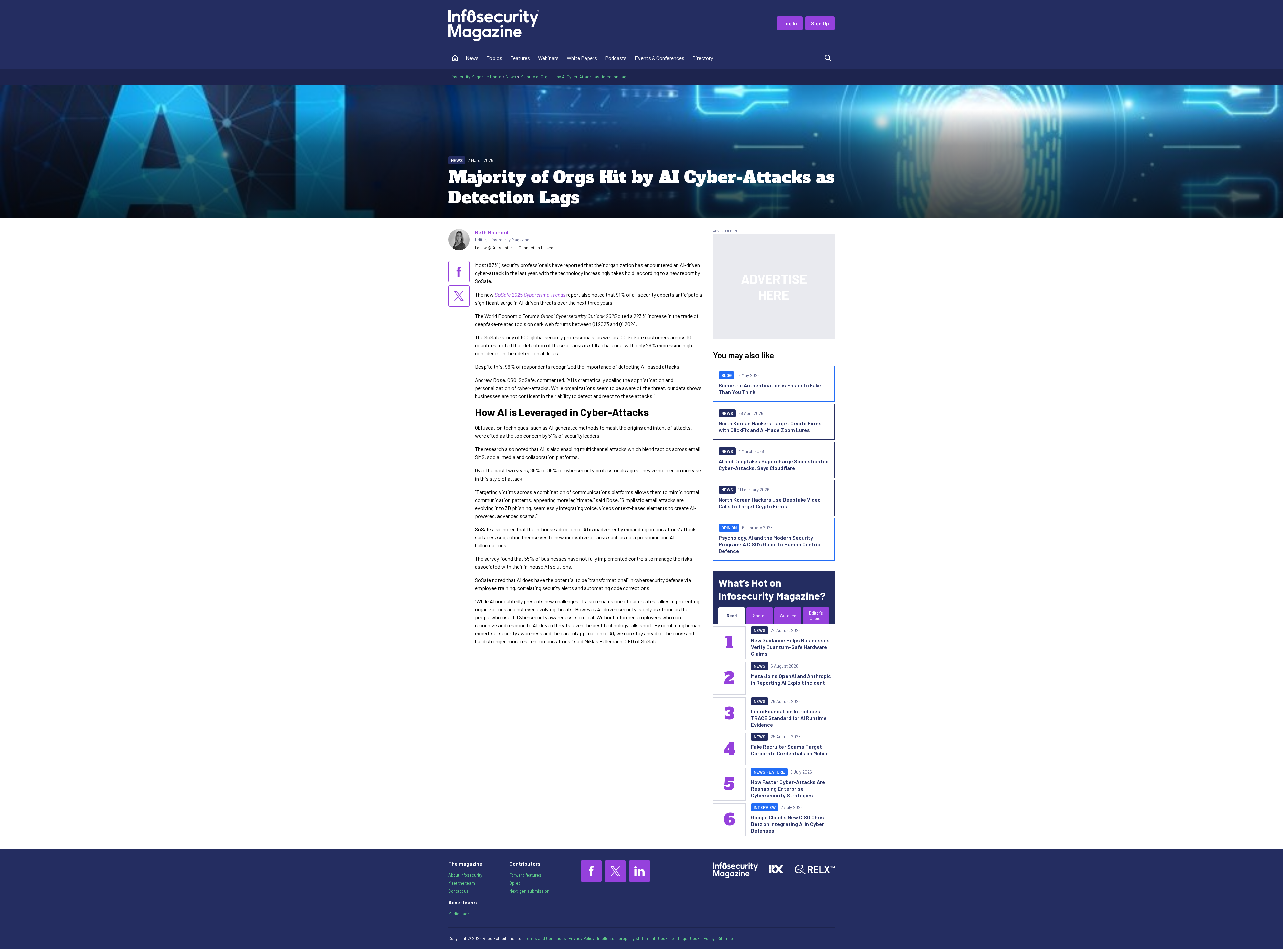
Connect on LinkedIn (538, 247)
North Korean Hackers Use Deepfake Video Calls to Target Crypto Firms (770, 502)
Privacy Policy (581, 938)
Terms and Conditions (545, 938)
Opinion (729, 527)
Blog (726, 375)
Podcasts (616, 58)
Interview (765, 807)
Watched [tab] (788, 615)
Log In (789, 23)
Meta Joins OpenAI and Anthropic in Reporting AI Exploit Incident (791, 679)
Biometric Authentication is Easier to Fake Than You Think (770, 388)
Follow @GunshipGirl (494, 247)
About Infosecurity (465, 875)
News (472, 58)
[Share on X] (459, 296)
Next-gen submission (529, 891)
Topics (494, 58)
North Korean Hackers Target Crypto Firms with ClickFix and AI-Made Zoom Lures (770, 426)
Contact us (458, 891)
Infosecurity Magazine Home (474, 76)
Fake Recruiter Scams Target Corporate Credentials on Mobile (790, 749)
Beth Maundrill (492, 232)
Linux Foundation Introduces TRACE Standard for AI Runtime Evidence (789, 718)
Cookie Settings (672, 938)
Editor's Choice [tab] (816, 615)
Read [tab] (732, 615)
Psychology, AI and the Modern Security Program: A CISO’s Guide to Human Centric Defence (769, 544)
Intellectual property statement (626, 938)
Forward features (525, 875)
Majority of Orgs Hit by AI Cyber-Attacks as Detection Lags (574, 76)
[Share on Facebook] (459, 271)
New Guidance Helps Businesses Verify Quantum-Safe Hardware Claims (790, 647)
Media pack (458, 913)
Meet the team (461, 883)
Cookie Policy (702, 938)
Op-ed (515, 883)
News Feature (769, 772)
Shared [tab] (760, 615)
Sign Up (820, 23)
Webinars (548, 58)
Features (520, 58)
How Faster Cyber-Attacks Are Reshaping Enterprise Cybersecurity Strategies (788, 788)
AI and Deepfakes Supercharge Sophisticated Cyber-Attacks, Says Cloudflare (774, 464)
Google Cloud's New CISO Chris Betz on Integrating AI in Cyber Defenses (787, 824)
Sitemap (725, 938)
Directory (702, 58)
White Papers (582, 58)
